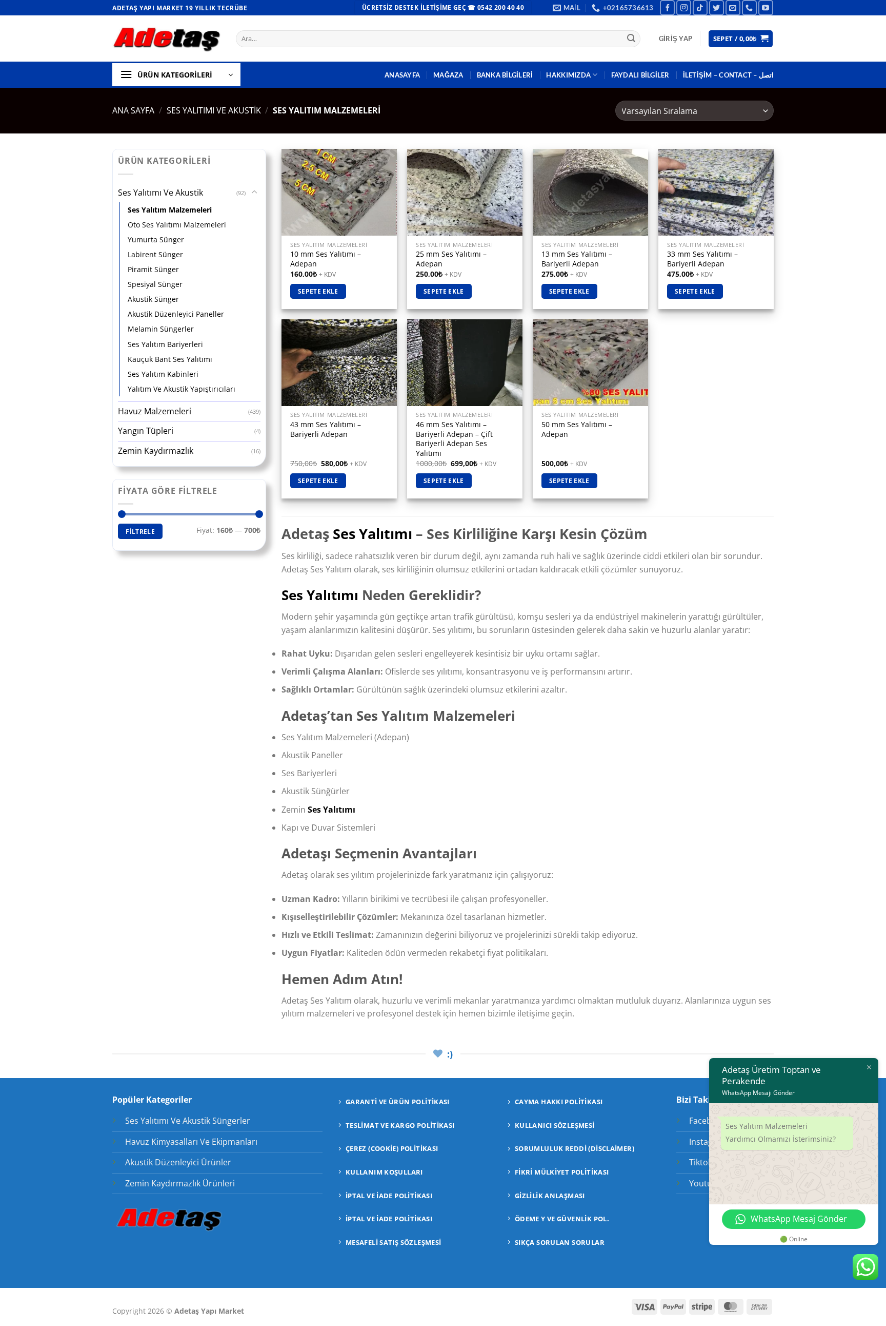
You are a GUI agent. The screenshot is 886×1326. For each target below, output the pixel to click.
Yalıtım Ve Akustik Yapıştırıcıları (181, 389)
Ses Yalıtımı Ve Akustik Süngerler (187, 1120)
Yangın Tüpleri (145, 430)
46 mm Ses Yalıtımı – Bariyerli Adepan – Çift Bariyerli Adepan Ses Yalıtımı (454, 439)
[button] (675, 38)
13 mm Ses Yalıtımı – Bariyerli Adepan (576, 258)
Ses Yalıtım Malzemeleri (170, 210)
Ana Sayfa (133, 110)
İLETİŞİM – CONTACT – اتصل (728, 75)
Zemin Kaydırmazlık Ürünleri (180, 1183)
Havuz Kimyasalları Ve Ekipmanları (191, 1141)
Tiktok (700, 1162)
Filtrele (140, 531)
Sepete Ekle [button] (318, 291)
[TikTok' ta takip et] (700, 7)
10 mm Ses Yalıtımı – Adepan (325, 258)
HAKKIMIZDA (568, 75)
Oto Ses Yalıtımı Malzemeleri (177, 224)
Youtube (705, 1183)
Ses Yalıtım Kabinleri (163, 374)
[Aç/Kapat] (254, 192)
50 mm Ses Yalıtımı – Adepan (576, 429)
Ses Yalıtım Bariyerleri (165, 344)
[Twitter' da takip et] (716, 7)
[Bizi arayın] (749, 7)
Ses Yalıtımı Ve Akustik (214, 110)
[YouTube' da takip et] (765, 7)
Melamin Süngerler (161, 329)
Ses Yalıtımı (372, 533)
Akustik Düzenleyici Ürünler (178, 1162)
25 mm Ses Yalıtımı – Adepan (451, 258)
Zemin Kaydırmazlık (155, 450)
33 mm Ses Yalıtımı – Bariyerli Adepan (702, 258)
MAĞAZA (448, 75)
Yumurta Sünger (156, 239)
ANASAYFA (402, 75)
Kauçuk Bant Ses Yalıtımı (170, 359)
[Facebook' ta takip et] (667, 7)
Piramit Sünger (153, 269)
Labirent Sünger (155, 254)
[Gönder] (631, 39)
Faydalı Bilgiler (640, 75)
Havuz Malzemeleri (154, 411)
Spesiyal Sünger (155, 284)
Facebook (707, 1120)
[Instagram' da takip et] (683, 7)
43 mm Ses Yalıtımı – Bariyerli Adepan (325, 429)
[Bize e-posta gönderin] (733, 7)
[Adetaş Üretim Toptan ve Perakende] (166, 38)
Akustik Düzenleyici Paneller (176, 314)
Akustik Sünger (153, 299)
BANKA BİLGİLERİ (505, 75)
